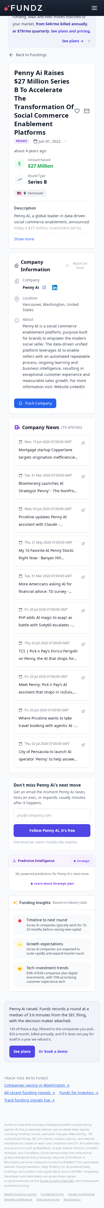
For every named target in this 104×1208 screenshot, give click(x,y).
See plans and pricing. (71, 31)
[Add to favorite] (77, 111)
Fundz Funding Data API (57, 1181)
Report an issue (80, 265)
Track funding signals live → (29, 1100)
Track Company (38, 403)
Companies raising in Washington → (37, 1085)
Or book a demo (53, 1051)
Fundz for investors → (78, 1092)
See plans (22, 1051)
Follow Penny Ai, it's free (52, 830)
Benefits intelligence (18, 1199)
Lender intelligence (81, 1194)
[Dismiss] (88, 41)
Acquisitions (72, 1199)
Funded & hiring (52, 1194)
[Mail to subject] (86, 111)
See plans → (73, 41)
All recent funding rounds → (29, 1092)
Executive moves (48, 1199)
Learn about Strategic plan (54, 883)
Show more (24, 238)
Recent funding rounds (20, 1194)
